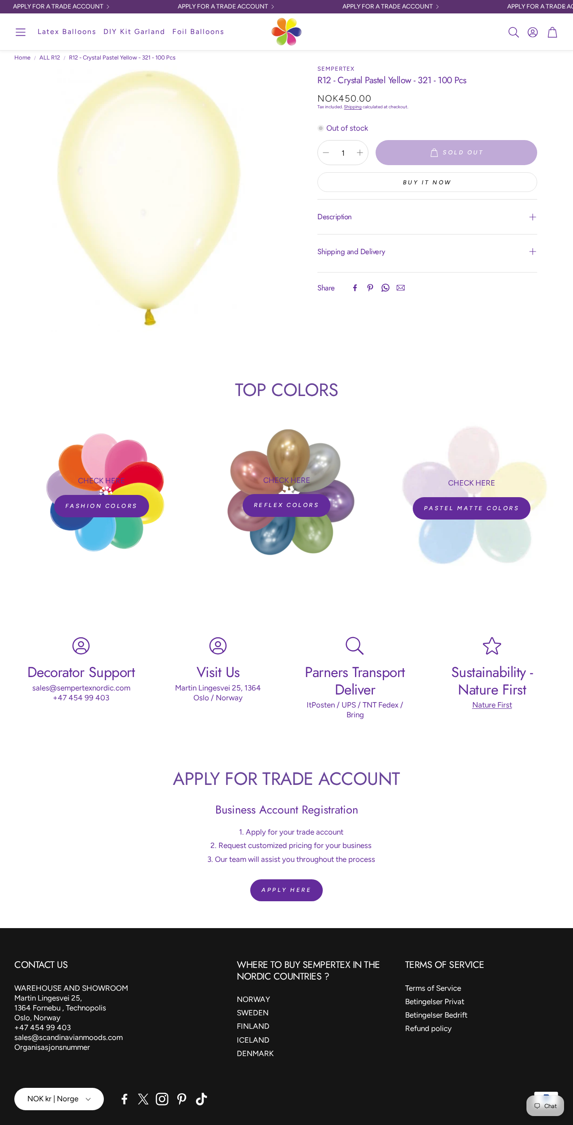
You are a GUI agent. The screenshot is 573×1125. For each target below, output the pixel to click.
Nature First (492, 704)
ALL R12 (49, 57)
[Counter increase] (360, 153)
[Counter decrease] (326, 153)
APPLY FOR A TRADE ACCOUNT (58, 7)
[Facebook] (355, 288)
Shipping (353, 107)
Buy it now (427, 182)
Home (22, 57)
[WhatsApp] (385, 288)
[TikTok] (201, 1099)
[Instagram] (162, 1099)
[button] (20, 32)
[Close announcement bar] (564, 6)
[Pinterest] (370, 288)
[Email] (401, 288)
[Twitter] (143, 1099)
